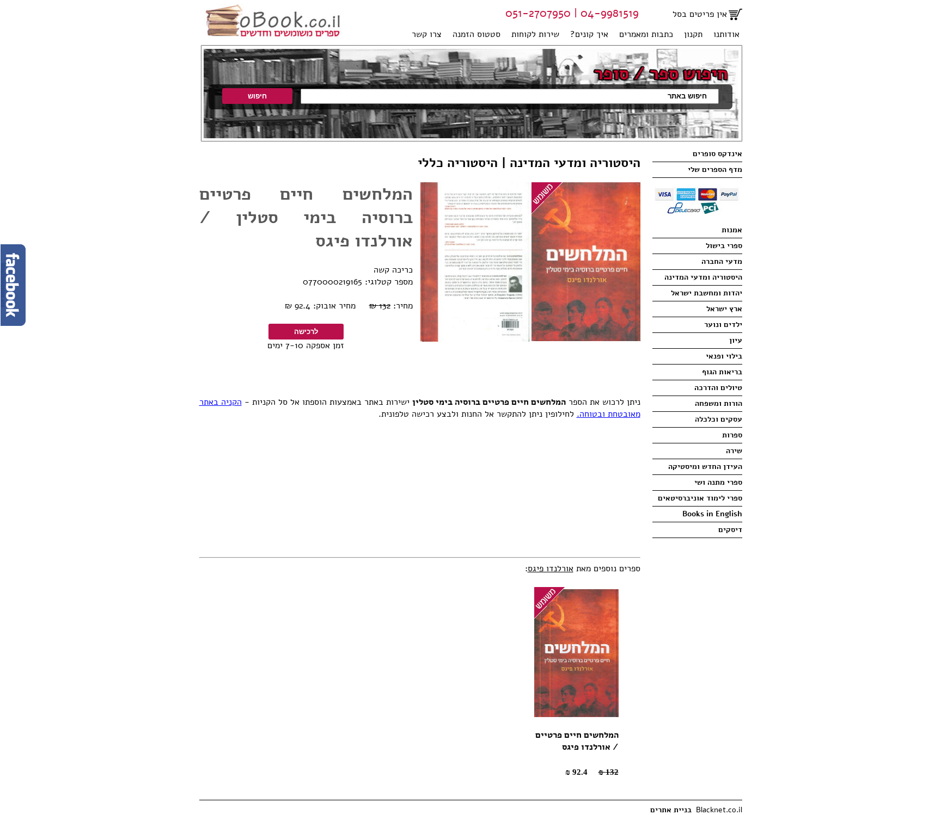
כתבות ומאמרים (646, 34)
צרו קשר (427, 34)
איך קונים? (589, 34)
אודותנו (726, 34)
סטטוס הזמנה (476, 34)
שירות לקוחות (535, 34)
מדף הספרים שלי (715, 169)
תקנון (693, 34)
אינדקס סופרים (717, 154)
